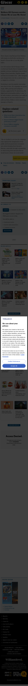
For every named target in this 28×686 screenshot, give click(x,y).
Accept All (14, 366)
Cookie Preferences (14, 361)
